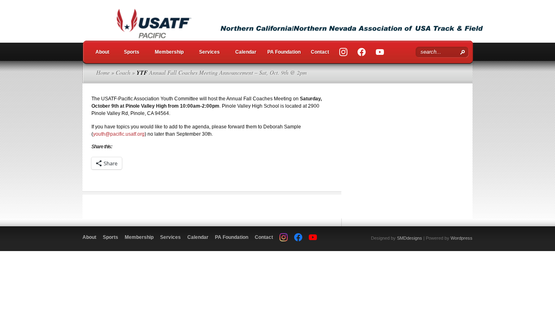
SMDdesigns (409, 238)
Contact (320, 52)
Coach (123, 72)
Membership (169, 52)
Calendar (245, 52)
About (102, 52)
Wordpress (462, 238)
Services (209, 52)
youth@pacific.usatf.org (119, 134)
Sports (131, 52)
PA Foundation (284, 52)
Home (103, 72)
